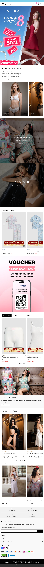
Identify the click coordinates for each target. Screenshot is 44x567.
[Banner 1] (22, 33)
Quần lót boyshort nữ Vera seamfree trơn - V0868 (10, 357)
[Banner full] (22, 284)
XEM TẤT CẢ (21, 363)
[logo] (6, 3)
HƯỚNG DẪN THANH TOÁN (6, 541)
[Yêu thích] (25, 249)
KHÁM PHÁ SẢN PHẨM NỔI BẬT (21, 460)
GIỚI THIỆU (3, 535)
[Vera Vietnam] (6, 521)
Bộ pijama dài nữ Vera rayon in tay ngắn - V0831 (10, 251)
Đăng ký (40, 530)
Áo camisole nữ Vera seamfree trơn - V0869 (34, 357)
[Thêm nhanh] (24, 246)
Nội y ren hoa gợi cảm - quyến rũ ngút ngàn (9, 453)
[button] (41, 224)
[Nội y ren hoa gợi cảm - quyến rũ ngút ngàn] (14, 432)
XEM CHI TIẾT (5, 503)
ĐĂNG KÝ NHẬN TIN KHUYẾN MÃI (9, 528)
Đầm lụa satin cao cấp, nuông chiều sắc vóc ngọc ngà (35, 453)
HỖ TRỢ (2, 538)
